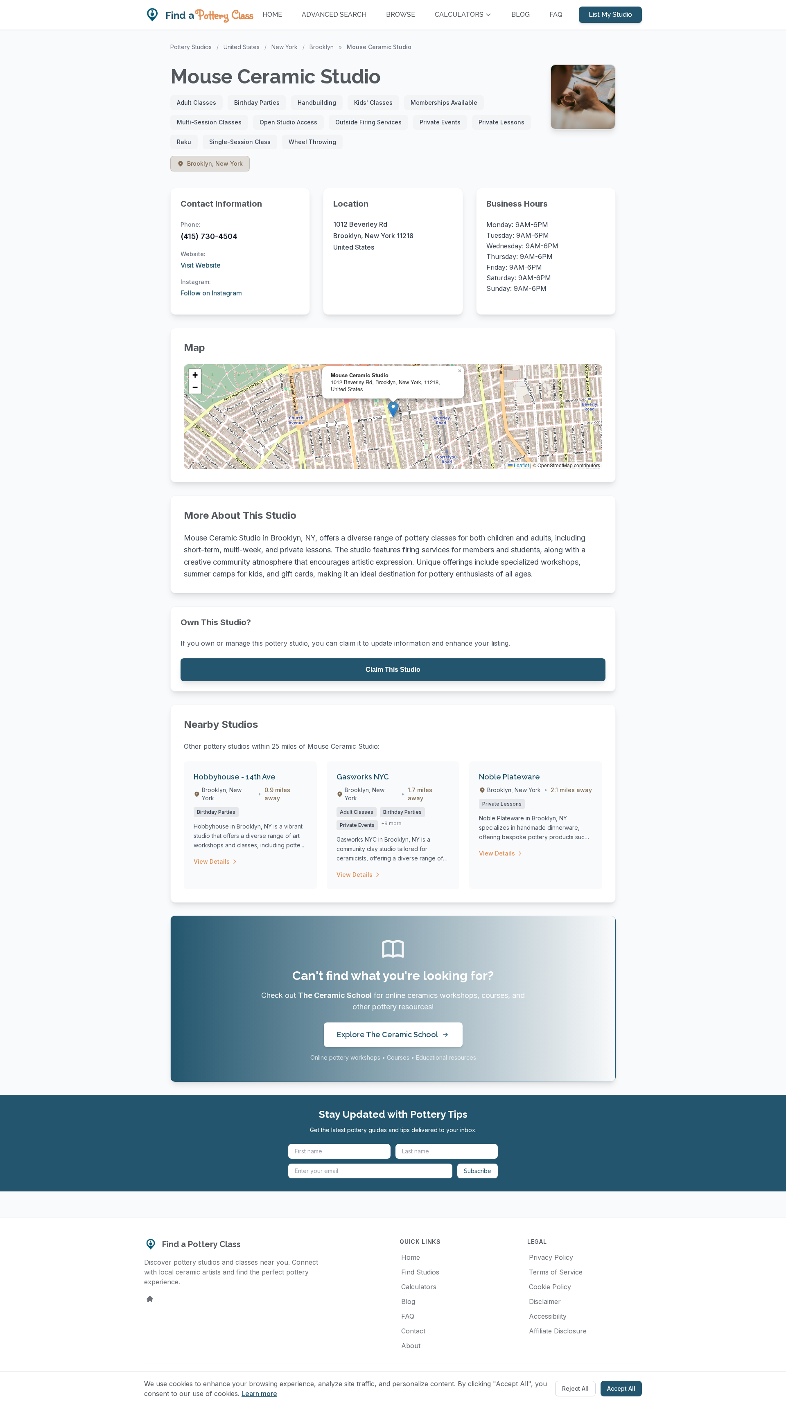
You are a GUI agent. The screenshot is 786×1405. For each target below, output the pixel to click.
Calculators (418, 1287)
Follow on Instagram (211, 293)
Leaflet (521, 465)
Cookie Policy (550, 1287)
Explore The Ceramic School (387, 1034)
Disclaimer (545, 1301)
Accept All (621, 1388)
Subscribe (477, 1171)
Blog (408, 1301)
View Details (212, 861)
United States (242, 46)
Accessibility (548, 1316)
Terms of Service (556, 1272)
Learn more (259, 1393)
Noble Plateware (509, 776)
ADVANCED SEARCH (334, 14)
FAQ (555, 14)
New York (284, 46)
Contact (413, 1331)
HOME (272, 14)
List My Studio (610, 14)
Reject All (575, 1388)
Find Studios (420, 1272)
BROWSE (400, 14)
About (410, 1346)
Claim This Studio (393, 669)
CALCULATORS (459, 14)
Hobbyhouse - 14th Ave (235, 776)
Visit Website (201, 265)
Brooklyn (321, 46)
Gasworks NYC (363, 776)
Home (410, 1257)
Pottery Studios (191, 46)
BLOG (520, 14)
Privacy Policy (551, 1257)
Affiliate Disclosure (558, 1331)
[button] (393, 409)
